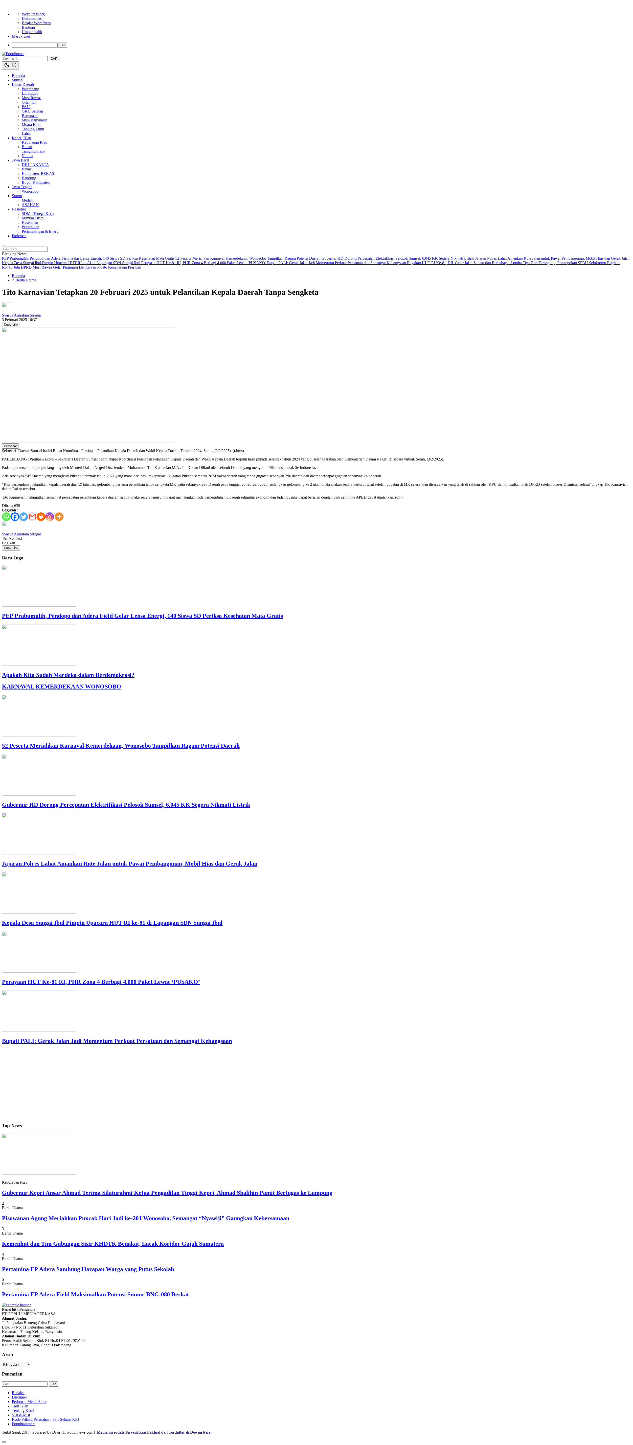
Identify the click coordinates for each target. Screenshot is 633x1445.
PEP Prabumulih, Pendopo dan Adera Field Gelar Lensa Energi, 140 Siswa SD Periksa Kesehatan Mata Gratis (142, 616)
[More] (59, 516)
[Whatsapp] (6, 516)
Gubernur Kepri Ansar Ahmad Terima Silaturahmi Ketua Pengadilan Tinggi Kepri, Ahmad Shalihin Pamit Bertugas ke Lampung (167, 1193)
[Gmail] (32, 516)
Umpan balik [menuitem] (32, 32)
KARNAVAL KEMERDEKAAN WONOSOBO (61, 686)
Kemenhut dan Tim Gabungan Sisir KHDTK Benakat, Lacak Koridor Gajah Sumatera (113, 1243)
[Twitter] (23, 516)
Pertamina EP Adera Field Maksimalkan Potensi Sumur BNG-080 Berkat (95, 1294)
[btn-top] (4, 1442)
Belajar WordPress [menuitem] (36, 23)
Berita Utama (25, 280)
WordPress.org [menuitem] (33, 14)
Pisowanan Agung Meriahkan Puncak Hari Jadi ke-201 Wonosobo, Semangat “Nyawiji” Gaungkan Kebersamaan (145, 1218)
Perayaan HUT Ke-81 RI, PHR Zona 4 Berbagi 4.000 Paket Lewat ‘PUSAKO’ (101, 982)
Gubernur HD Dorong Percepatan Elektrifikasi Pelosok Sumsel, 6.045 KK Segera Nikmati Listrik (126, 805)
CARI (54, 59)
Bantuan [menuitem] (28, 27)
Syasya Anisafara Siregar (21, 315)
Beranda (18, 276)
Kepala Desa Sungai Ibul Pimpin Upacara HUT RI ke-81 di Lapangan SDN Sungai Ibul (112, 922)
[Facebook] (15, 516)
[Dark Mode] (10, 65)
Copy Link (11, 324)
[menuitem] (321, 45)
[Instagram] (49, 516)
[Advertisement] (150, 1084)
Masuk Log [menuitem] (21, 36)
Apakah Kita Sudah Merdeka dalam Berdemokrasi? (68, 675)
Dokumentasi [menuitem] (32, 18)
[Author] (7, 311)
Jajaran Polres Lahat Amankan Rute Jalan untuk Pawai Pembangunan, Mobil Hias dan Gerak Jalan (129, 863)
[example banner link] (16, 1305)
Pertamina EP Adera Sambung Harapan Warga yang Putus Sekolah (88, 1269)
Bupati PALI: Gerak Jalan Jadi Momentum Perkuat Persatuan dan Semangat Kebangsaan (117, 1041)
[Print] (41, 516)
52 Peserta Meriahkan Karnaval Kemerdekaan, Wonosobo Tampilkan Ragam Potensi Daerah (121, 745)
